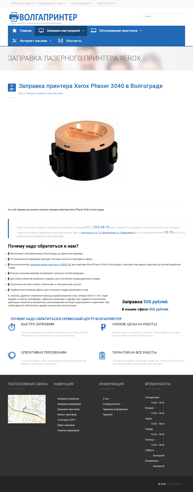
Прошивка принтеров (68, 409)
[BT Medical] (43, 16)
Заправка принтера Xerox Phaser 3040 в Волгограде (91, 85)
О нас (106, 398)
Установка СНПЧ (66, 420)
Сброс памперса (66, 425)
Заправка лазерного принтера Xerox (44, 93)
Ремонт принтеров (67, 414)
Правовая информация (115, 409)
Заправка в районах (68, 398)
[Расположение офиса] (27, 408)
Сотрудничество (111, 404)
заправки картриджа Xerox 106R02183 (50, 264)
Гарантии (108, 414)
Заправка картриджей (69, 404)
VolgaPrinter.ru (174, 484)
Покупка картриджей (68, 430)
